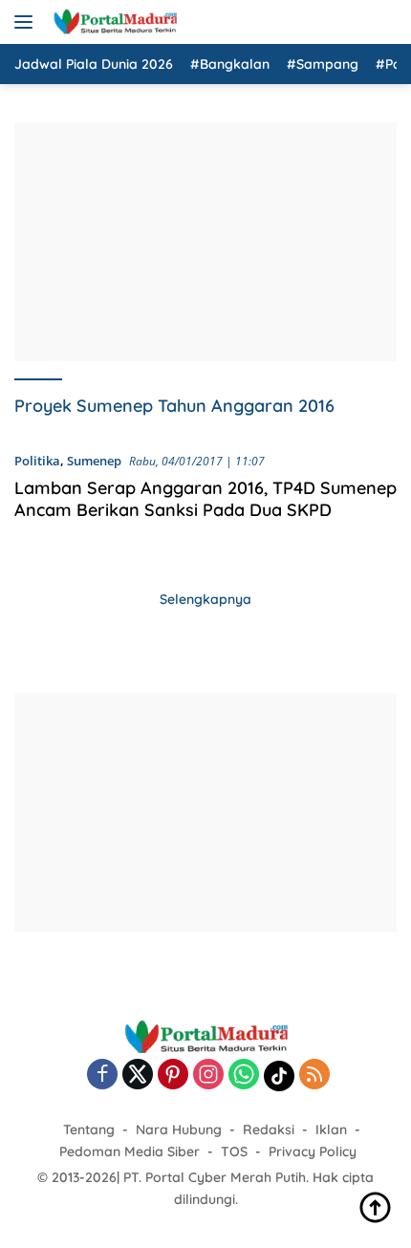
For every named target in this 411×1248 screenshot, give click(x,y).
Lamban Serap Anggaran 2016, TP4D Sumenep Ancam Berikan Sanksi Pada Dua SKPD (205, 499)
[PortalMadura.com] (112, 22)
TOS (234, 1151)
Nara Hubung (179, 1129)
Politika (37, 460)
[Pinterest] (173, 1075)
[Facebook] (102, 1075)
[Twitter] (137, 1075)
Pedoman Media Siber (129, 1151)
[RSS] (314, 1075)
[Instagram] (208, 1075)
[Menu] (27, 22)
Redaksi (268, 1129)
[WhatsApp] (243, 1075)
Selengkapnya (205, 599)
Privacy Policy (313, 1151)
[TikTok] (279, 1076)
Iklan (331, 1129)
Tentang (89, 1129)
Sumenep (94, 460)
